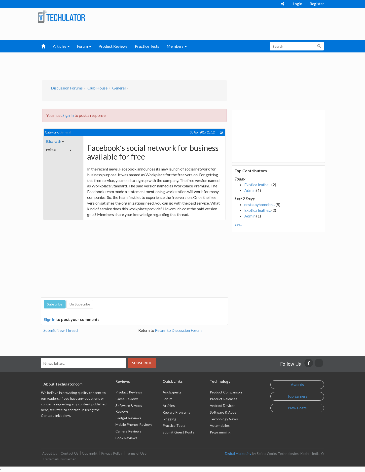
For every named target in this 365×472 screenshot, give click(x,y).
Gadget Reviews (128, 418)
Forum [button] (83, 46)
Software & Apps (223, 412)
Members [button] (175, 46)
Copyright (90, 453)
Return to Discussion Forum (178, 330)
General (119, 88)
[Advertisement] (156, 65)
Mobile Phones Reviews (133, 424)
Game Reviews (127, 399)
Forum (167, 399)
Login (297, 3)
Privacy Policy (111, 453)
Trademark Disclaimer (59, 459)
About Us (49, 453)
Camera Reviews (128, 431)
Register (317, 3)
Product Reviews (113, 46)
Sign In (68, 115)
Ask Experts (172, 392)
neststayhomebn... (259, 204)
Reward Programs (176, 412)
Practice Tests (147, 46)
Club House (97, 88)
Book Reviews (126, 438)
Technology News (224, 419)
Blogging (169, 419)
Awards (297, 384)
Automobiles (220, 425)
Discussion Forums (67, 88)
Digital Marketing (238, 453)
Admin (250, 190)
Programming (220, 432)
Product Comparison (226, 392)
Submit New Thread (60, 330)
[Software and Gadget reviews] (61, 16)
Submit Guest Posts (178, 432)
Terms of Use (136, 453)
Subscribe (142, 363)
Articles (169, 405)
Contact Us (69, 453)
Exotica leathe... (257, 184)
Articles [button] (60, 46)
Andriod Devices (222, 405)
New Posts (297, 407)
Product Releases (223, 399)
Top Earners (297, 396)
